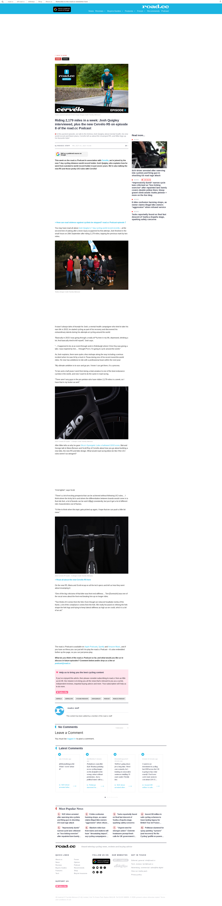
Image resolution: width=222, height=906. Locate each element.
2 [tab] (107, 797)
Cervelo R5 (69, 698)
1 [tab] (105, 797)
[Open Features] (135, 11)
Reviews (59, 865)
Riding (65, 59)
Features (59, 870)
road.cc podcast (119, 698)
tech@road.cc (148, 864)
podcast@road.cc (63, 663)
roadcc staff (73, 708)
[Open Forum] (145, 11)
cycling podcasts (82, 698)
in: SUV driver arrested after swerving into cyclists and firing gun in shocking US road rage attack (65, 786)
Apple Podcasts (91, 647)
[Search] (2, 1)
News (58, 862)
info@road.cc (150, 860)
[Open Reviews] (105, 11)
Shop (76, 870)
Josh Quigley (96, 698)
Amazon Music (114, 647)
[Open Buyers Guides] (122, 11)
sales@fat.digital (157, 867)
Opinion (77, 862)
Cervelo (59, 698)
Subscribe (63, 692)
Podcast (77, 865)
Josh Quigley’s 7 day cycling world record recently (99, 228)
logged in (71, 739)
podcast (107, 698)
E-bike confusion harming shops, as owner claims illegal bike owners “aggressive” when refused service (96, 820)
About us (59, 859)
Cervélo (105, 160)
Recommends (79, 868)
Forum (76, 859)
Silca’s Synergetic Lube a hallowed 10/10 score (100, 445)
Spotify (101, 647)
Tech (57, 873)
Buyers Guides (61, 868)
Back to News (62, 55)
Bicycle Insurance (80, 873)
